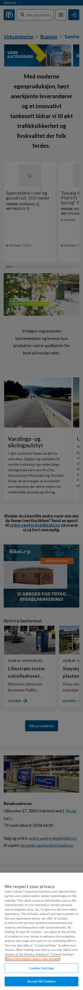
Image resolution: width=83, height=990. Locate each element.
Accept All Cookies (41, 981)
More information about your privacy (32, 959)
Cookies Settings (41, 968)
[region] (41, 931)
